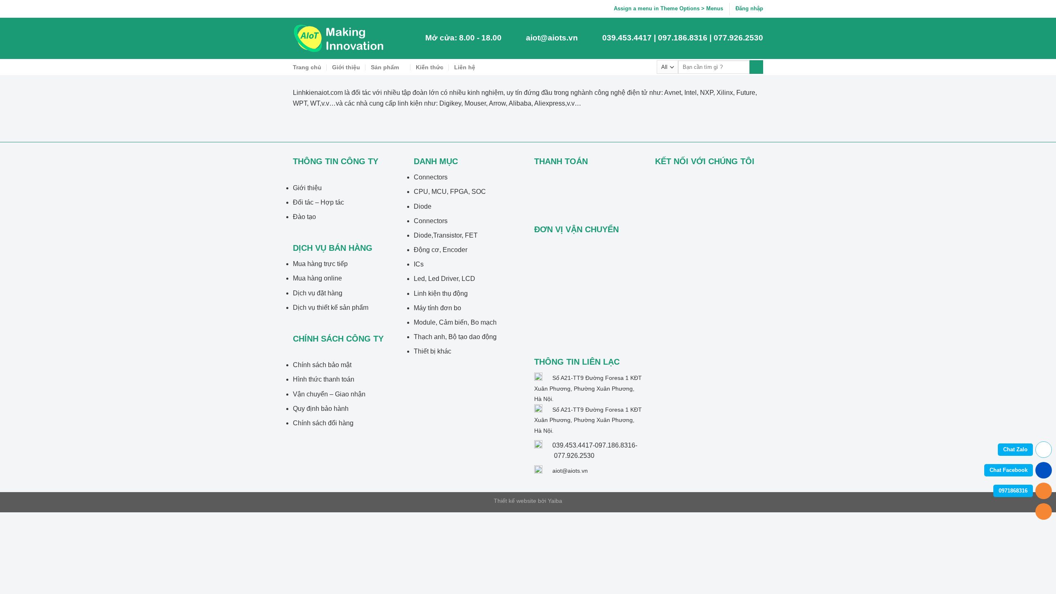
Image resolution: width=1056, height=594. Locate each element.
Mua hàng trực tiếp (320, 263)
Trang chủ (307, 67)
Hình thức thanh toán (323, 379)
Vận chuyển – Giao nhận (329, 394)
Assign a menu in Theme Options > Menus (668, 8)
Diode (422, 206)
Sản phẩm (385, 67)
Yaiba (555, 500)
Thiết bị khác (432, 351)
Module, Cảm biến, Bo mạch (455, 322)
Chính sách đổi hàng (323, 423)
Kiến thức (429, 67)
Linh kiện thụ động (441, 293)
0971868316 (1013, 491)
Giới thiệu (346, 67)
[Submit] (756, 67)
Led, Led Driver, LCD (444, 278)
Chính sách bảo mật (322, 364)
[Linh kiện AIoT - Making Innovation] (340, 38)
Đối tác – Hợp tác (318, 202)
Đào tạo (304, 216)
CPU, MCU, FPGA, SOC (450, 191)
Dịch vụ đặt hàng (317, 293)
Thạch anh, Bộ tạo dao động (455, 336)
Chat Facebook (1009, 470)
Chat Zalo (1015, 449)
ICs (419, 264)
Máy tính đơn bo (437, 307)
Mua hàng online (317, 278)
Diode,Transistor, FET (446, 235)
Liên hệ (464, 67)
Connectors (431, 177)
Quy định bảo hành (321, 408)
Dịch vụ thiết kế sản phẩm (330, 307)
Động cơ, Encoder (440, 249)
